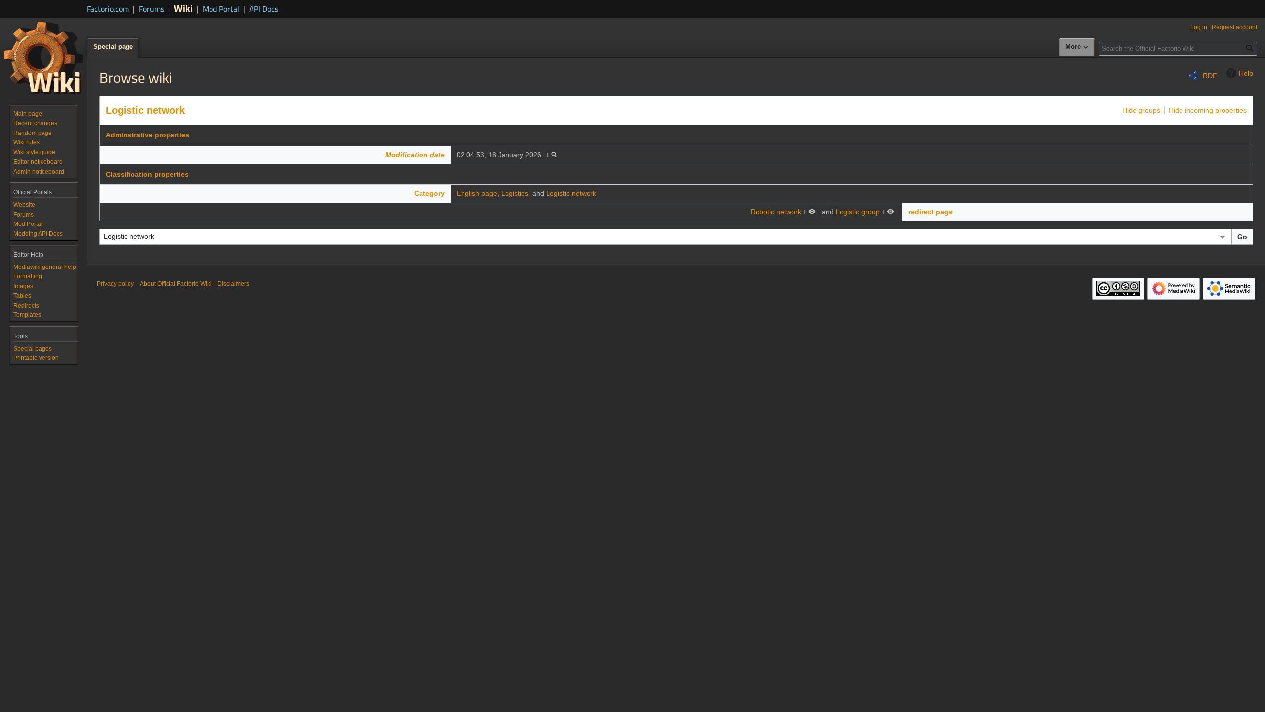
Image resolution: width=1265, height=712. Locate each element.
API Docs (263, 9)
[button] (1077, 47)
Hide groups (1141, 110)
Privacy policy (115, 283)
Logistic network (145, 110)
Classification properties (147, 174)
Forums (151, 9)
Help (1246, 73)
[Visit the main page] (43, 57)
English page (477, 193)
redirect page (930, 212)
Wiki (183, 8)
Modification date (415, 155)
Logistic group (858, 212)
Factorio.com (108, 9)
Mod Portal (221, 9)
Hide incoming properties (1208, 110)
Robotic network (776, 212)
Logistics (514, 193)
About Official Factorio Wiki (175, 283)
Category (429, 193)
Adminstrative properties (147, 135)
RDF (1210, 76)
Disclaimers (233, 283)
